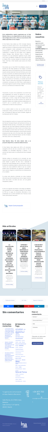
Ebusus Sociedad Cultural (21, 343)
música (24, 368)
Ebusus (23, 342)
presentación (21, 374)
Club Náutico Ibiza (19, 336)
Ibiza (17, 361)
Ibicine (23, 359)
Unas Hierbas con (19, 381)
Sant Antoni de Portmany (20, 377)
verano (24, 381)
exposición (21, 347)
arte (24, 331)
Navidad (17, 370)
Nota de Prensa (21, 372)
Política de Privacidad (37, 423)
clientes (18, 335)
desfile (20, 342)
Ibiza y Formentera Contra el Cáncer (21, 363)
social (17, 379)
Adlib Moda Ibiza (19, 331)
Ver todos (24, 228)
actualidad (19, 329)
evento (21, 345)
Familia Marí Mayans (19, 349)
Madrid (17, 367)
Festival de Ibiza (18, 352)
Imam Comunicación (16, 205)
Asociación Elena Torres (20, 333)
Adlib (25, 329)
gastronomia (18, 356)
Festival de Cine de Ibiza (20, 351)
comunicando (18, 340)
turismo (20, 379)
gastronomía (23, 356)
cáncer (17, 342)
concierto (23, 340)
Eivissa (17, 345)
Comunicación (19, 338)
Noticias (11, 25)
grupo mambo (18, 358)
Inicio (43, 0)
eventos (17, 347)
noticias (17, 374)
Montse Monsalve (19, 368)
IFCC (17, 365)
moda (20, 367)
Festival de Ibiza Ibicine (19, 354)
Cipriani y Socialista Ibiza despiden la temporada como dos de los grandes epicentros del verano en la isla (24, 253)
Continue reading (9, 284)
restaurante (18, 375)
